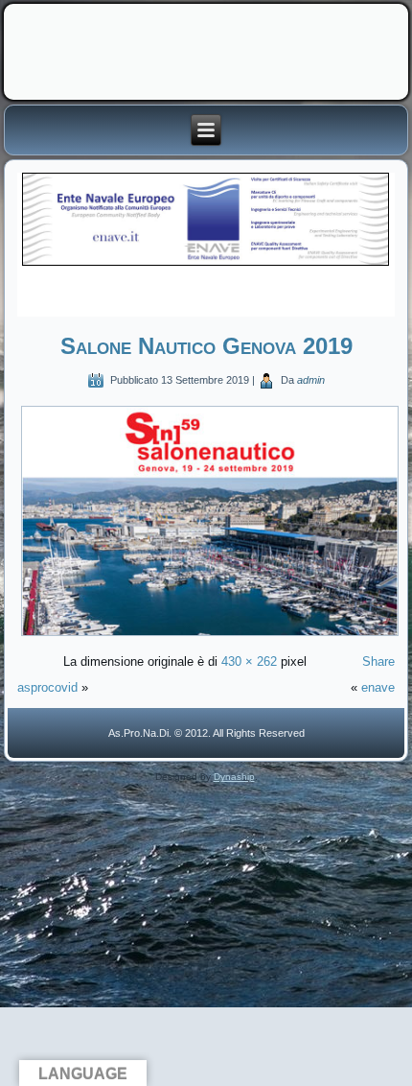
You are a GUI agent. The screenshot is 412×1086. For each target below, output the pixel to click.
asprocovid (47, 687)
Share (378, 661)
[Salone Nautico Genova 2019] (209, 635)
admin (311, 380)
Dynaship (234, 776)
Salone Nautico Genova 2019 (206, 346)
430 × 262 (249, 661)
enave (378, 687)
